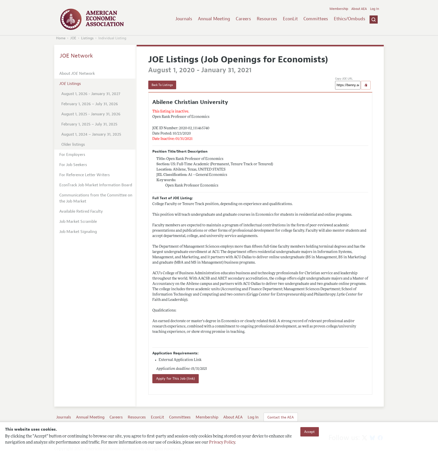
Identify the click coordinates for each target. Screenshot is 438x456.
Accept (309, 431)
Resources (267, 19)
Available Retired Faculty (81, 211)
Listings (87, 38)
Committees (315, 19)
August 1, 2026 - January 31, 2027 (90, 93)
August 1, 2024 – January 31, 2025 (91, 134)
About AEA (359, 9)
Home (60, 38)
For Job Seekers (73, 164)
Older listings (73, 144)
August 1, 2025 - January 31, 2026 (90, 114)
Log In (374, 9)
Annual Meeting (214, 19)
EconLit (290, 19)
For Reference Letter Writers (84, 174)
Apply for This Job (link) (175, 378)
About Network (77, 73)
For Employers (72, 154)
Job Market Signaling (78, 231)
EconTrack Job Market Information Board (95, 185)
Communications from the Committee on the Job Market (95, 198)
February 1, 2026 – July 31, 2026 (89, 103)
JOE (73, 38)
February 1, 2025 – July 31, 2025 (89, 124)
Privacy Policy (222, 443)
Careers (243, 19)
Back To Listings (162, 85)
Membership (339, 9)
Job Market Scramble (78, 221)
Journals (183, 19)
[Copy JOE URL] (366, 85)
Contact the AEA (280, 417)
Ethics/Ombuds (349, 19)
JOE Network (76, 56)
